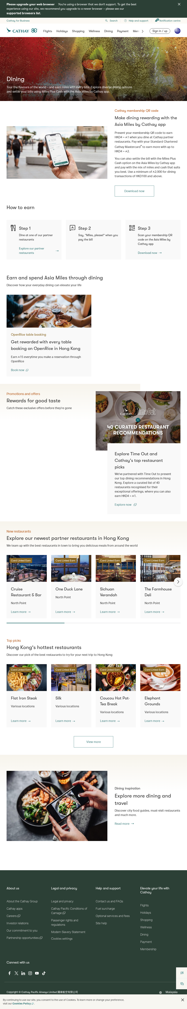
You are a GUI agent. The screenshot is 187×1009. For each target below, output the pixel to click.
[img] (179, 4)
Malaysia (172, 992)
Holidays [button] (62, 31)
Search (114, 20)
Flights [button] (47, 31)
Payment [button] (123, 31)
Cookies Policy (21, 1003)
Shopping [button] (78, 31)
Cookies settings (61, 938)
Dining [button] (108, 31)
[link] (57, 152)
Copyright (12, 991)
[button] (19, 370)
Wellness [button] (94, 31)
